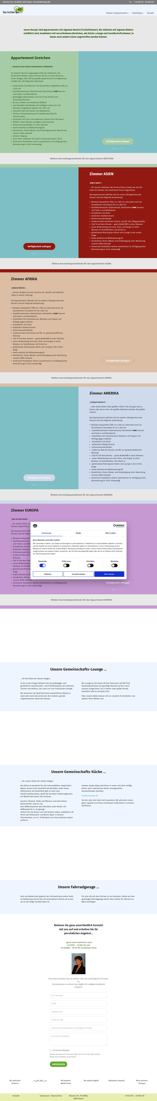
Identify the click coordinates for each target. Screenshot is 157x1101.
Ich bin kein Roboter (61, 1050)
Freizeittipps (137, 13)
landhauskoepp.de (90, 796)
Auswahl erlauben (78, 574)
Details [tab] (78, 533)
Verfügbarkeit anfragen (117, 141)
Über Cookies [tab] (110, 533)
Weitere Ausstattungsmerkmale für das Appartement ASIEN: (81, 263)
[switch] (66, 565)
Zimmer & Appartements (117, 13)
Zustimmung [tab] (46, 533)
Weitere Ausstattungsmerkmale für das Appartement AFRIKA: (81, 378)
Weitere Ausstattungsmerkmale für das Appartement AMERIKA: (82, 495)
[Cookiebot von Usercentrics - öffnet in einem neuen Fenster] (115, 526)
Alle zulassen (109, 574)
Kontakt (150, 13)
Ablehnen (47, 574)
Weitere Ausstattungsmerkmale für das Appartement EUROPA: (81, 600)
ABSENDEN (58, 1064)
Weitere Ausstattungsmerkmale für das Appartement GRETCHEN (81, 158)
